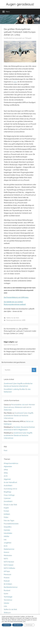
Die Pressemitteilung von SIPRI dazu (16, 297)
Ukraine (6, 603)
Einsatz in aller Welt (10, 505)
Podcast (6, 581)
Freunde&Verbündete (11, 524)
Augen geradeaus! (20, 4)
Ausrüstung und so (10, 489)
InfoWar (6, 536)
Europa (6, 511)
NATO (6, 559)
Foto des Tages (9, 520)
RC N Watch (8, 584)
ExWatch (7, 514)
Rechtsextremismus (10, 587)
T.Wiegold (28, 38)
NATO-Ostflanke (9, 568)
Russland (7, 590)
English (6, 508)
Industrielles (8, 533)
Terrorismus (8, 600)
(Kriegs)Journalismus (11, 463)
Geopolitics (7, 527)
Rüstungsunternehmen (13, 320)
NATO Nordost (9, 562)
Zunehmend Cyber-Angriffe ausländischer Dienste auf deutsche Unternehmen (18, 415)
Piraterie (6, 578)
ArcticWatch (8, 485)
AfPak (6, 470)
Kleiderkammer (9, 549)
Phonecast (7, 574)
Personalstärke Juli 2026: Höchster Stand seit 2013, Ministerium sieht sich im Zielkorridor (19, 407)
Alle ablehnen (17, 625)
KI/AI (5, 546)
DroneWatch (8, 501)
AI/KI (5, 476)
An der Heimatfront (10, 482)
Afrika (6, 473)
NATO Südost (8, 565)
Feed (5, 450)
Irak (5, 539)
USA (5, 606)
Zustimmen (7, 625)
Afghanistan (8, 466)
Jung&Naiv (7, 543)
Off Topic (7, 571)
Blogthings (7, 492)
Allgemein (7, 479)
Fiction (6, 517)
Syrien (6, 593)
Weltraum (7, 612)
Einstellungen (29, 625)
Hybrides (7, 530)
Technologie (8, 597)
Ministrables (8, 555)
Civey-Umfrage (9, 495)
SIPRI (23, 320)
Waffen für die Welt (12, 318)
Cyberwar (7, 498)
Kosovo (6, 552)
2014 (15, 82)
